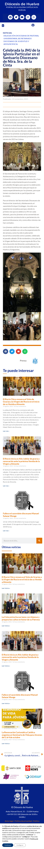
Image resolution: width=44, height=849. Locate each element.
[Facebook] (10, 17)
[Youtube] (22, 17)
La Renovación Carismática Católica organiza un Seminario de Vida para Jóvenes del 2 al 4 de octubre (22, 735)
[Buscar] (39, 541)
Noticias (7, 33)
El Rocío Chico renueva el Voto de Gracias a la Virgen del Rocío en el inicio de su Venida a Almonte (21, 401)
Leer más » (6, 431)
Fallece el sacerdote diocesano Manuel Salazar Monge (21, 514)
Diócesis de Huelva (22, 4)
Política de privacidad (23, 821)
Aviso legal (9, 821)
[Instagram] (28, 17)
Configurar (20, 845)
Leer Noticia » (6, 588)
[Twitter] (16, 17)
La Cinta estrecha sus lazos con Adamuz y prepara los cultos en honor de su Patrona (21, 618)
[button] (3, 25)
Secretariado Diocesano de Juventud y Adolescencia (18, 41)
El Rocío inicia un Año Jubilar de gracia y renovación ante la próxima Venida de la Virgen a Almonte (21, 461)
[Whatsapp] (33, 17)
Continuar (8, 845)
